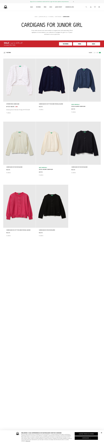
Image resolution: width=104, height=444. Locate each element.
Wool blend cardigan (78, 106)
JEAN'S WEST (58, 7)
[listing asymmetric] (95, 53)
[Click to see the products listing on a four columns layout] (97, 53)
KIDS (50, 7)
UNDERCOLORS (69, 7)
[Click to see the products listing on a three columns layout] (100, 53)
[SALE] (52, 43)
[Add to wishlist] (6, 61)
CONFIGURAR (85, 438)
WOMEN (38, 7)
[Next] (73, 1)
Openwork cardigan (12, 104)
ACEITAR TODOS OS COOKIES (86, 434)
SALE (31, 7)
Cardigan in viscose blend (14, 167)
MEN (45, 7)
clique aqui (28, 440)
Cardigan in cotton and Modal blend (51, 104)
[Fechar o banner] (101, 432)
